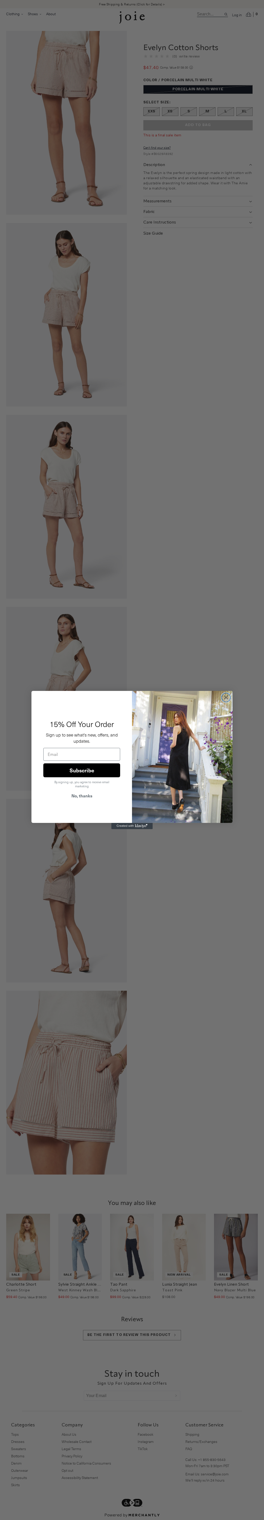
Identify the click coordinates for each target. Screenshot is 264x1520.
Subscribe (82, 770)
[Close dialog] (225, 697)
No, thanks (81, 795)
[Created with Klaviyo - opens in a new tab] (132, 826)
